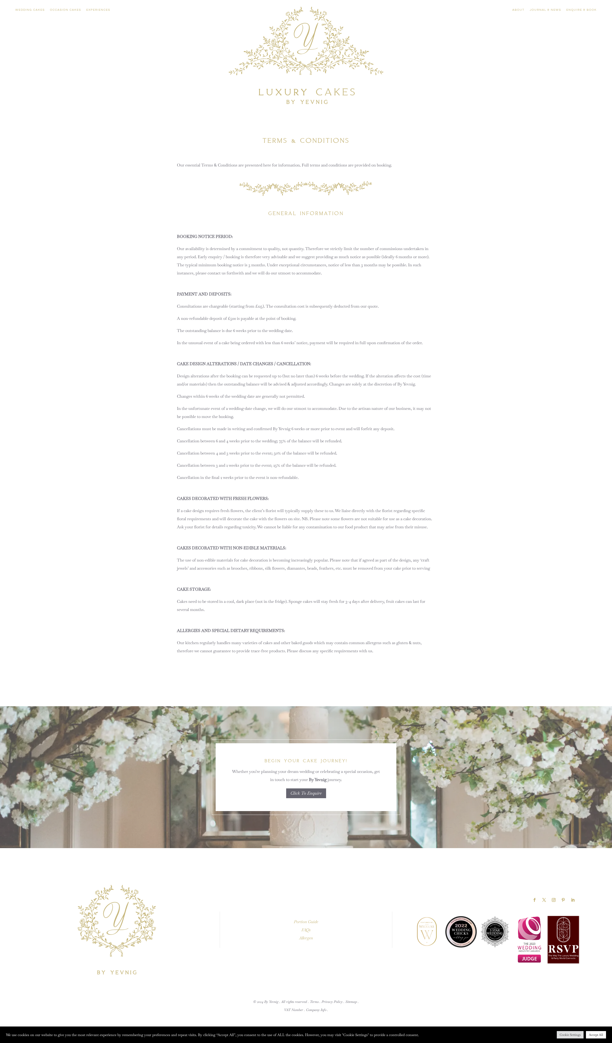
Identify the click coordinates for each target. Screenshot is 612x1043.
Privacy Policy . (333, 1002)
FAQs (306, 929)
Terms (314, 1002)
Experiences (98, 9)
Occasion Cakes (65, 9)
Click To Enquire (306, 793)
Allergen (306, 938)
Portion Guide (306, 921)
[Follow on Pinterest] (563, 900)
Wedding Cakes (30, 9)
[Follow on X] (544, 900)
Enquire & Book (581, 9)
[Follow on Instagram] (553, 900)
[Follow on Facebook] (534, 900)
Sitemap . (352, 1002)
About (518, 9)
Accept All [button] (596, 1035)
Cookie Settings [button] (570, 1035)
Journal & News (545, 9)
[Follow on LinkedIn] (573, 900)
